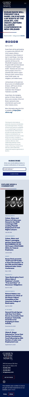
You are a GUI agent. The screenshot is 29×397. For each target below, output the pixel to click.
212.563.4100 (7, 368)
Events (23, 36)
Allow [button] (11, 394)
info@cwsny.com (8, 372)
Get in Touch (9, 377)
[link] (14, 210)
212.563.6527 (7, 370)
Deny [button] (5, 394)
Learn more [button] (11, 390)
